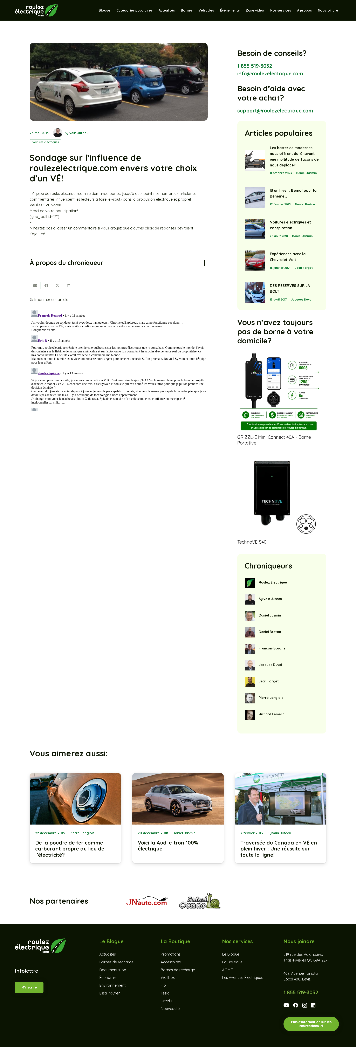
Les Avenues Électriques (242, 977)
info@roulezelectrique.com (270, 73)
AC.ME (227, 969)
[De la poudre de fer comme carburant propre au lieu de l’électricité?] (75, 818)
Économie (107, 977)
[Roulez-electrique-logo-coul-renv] (36, 10)
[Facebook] (295, 1005)
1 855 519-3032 (254, 66)
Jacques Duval (301, 299)
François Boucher (273, 648)
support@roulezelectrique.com (275, 110)
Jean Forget (304, 268)
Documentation (112, 969)
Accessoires (171, 961)
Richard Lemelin (271, 714)
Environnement (112, 985)
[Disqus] (119, 359)
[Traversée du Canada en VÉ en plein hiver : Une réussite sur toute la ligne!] (280, 818)
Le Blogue (230, 954)
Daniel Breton (305, 204)
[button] (216, 10)
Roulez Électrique (273, 582)
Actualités (107, 954)
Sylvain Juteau (76, 133)
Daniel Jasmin (306, 173)
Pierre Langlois (271, 698)
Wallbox (168, 977)
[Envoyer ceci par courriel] (35, 285)
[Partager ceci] (46, 285)
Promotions (170, 954)
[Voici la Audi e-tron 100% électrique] (178, 818)
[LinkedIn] (313, 1005)
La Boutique (232, 961)
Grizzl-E (167, 1000)
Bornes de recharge (116, 961)
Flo (163, 985)
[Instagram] (304, 1005)
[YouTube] (286, 1005)
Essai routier (109, 993)
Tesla (165, 993)
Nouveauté (170, 1008)
